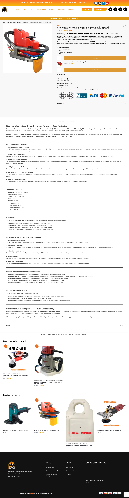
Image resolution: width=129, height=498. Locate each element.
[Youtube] (107, 3)
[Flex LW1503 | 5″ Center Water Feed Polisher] (111, 413)
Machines (51, 9)
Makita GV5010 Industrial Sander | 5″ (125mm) (15, 430)
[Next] (125, 103)
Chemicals (70, 9)
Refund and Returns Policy (52, 475)
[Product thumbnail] (61, 110)
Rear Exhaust (6, 373)
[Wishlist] (30, 347)
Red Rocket (25, 22)
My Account (70, 467)
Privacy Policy (51, 467)
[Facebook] (96, 3)
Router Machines (17, 22)
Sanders (5, 429)
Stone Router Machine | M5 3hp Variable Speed (47, 430)
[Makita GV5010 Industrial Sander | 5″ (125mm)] (17, 413)
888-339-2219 (24, 2)
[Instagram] (99, 3)
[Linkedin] (103, 3)
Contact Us (69, 474)
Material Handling (41, 9)
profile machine (83, 334)
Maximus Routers (43, 380)
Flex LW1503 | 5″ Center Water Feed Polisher (109, 430)
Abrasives (18, 9)
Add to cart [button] (17, 382)
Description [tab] (58, 121)
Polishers (17, 373)
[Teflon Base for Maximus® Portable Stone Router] (80, 420)
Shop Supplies (61, 9)
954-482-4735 (32, 2)
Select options (113, 111)
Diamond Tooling (29, 9)
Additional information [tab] (68, 121)
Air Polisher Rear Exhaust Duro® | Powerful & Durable (15, 376)
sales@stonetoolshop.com (44, 2)
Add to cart (95, 58)
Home (4, 22)
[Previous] (123, 103)
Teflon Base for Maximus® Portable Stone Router (79, 445)
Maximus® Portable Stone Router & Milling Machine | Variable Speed (48, 383)
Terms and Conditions (53, 471)
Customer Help (71, 471)
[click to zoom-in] (27, 48)
